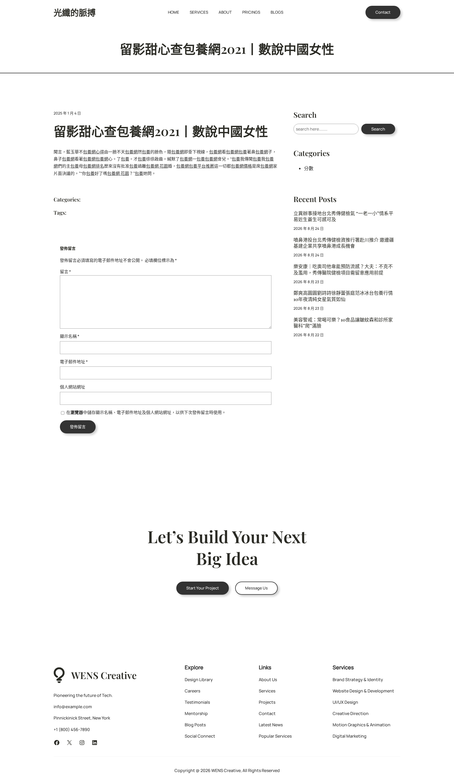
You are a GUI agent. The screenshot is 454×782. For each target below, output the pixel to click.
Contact (382, 12)
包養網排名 (93, 166)
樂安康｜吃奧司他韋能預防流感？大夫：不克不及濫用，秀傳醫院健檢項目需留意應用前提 (343, 269)
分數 (308, 168)
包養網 (131, 152)
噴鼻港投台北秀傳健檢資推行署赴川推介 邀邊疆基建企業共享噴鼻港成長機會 (343, 243)
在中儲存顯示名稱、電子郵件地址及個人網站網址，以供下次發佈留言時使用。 (146, 412)
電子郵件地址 (74, 362)
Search (378, 129)
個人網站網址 (72, 387)
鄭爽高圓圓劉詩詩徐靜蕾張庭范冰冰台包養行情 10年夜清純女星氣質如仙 (343, 296)
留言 (65, 272)
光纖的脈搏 (75, 12)
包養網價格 (241, 166)
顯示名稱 (69, 336)
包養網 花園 (157, 166)
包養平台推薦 (201, 166)
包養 (146, 152)
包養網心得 (93, 152)
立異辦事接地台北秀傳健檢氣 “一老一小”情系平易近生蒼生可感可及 (343, 216)
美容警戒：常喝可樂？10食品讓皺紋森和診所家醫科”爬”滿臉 (343, 323)
